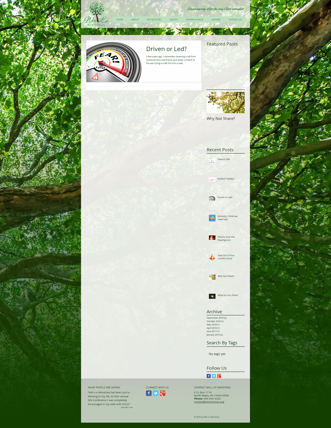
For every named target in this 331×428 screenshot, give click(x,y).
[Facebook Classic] (149, 393)
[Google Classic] (162, 393)
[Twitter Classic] (155, 393)
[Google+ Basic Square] (219, 376)
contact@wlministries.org (209, 402)
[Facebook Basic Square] (209, 376)
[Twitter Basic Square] (214, 376)
